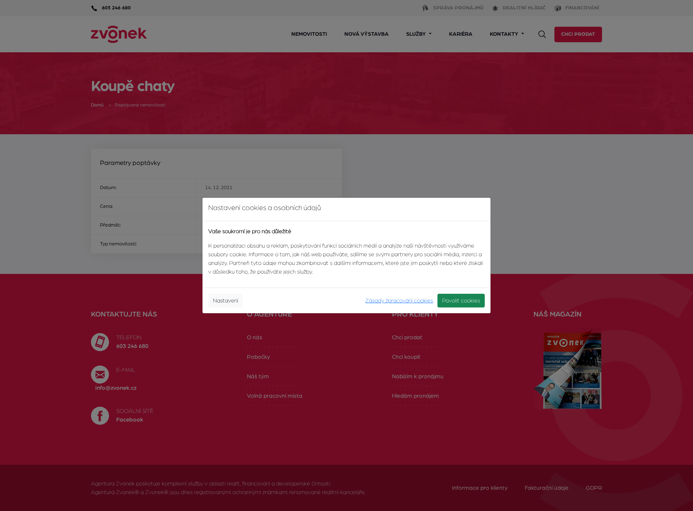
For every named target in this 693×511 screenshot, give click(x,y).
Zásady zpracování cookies (399, 300)
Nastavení (225, 300)
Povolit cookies (461, 300)
